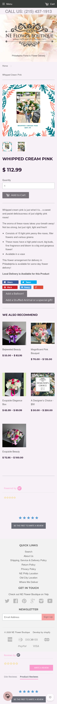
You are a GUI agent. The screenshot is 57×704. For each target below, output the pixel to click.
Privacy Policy (28, 569)
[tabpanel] (28, 696)
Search (28, 551)
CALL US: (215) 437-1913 (28, 11)
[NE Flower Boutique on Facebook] (15, 601)
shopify (47, 632)
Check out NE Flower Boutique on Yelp (29, 594)
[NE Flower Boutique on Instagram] (41, 601)
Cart (52, 3)
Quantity (6, 180)
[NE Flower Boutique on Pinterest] (24, 601)
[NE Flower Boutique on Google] (32, 601)
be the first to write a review (28, 525)
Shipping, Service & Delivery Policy (28, 560)
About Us (28, 556)
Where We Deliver (28, 582)
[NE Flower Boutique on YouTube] (50, 601)
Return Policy (28, 564)
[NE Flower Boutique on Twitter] (7, 601)
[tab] (10, 677)
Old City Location (28, 577)
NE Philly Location (28, 573)
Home (5, 65)
